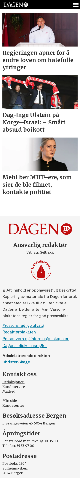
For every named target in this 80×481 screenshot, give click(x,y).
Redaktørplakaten (19, 332)
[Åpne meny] (76, 4)
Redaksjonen (13, 382)
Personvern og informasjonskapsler (35, 338)
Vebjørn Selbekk (40, 252)
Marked (8, 391)
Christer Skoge (16, 362)
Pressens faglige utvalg (23, 325)
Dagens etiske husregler (24, 345)
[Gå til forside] (16, 5)
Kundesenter (13, 405)
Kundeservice (13, 387)
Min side (9, 401)
